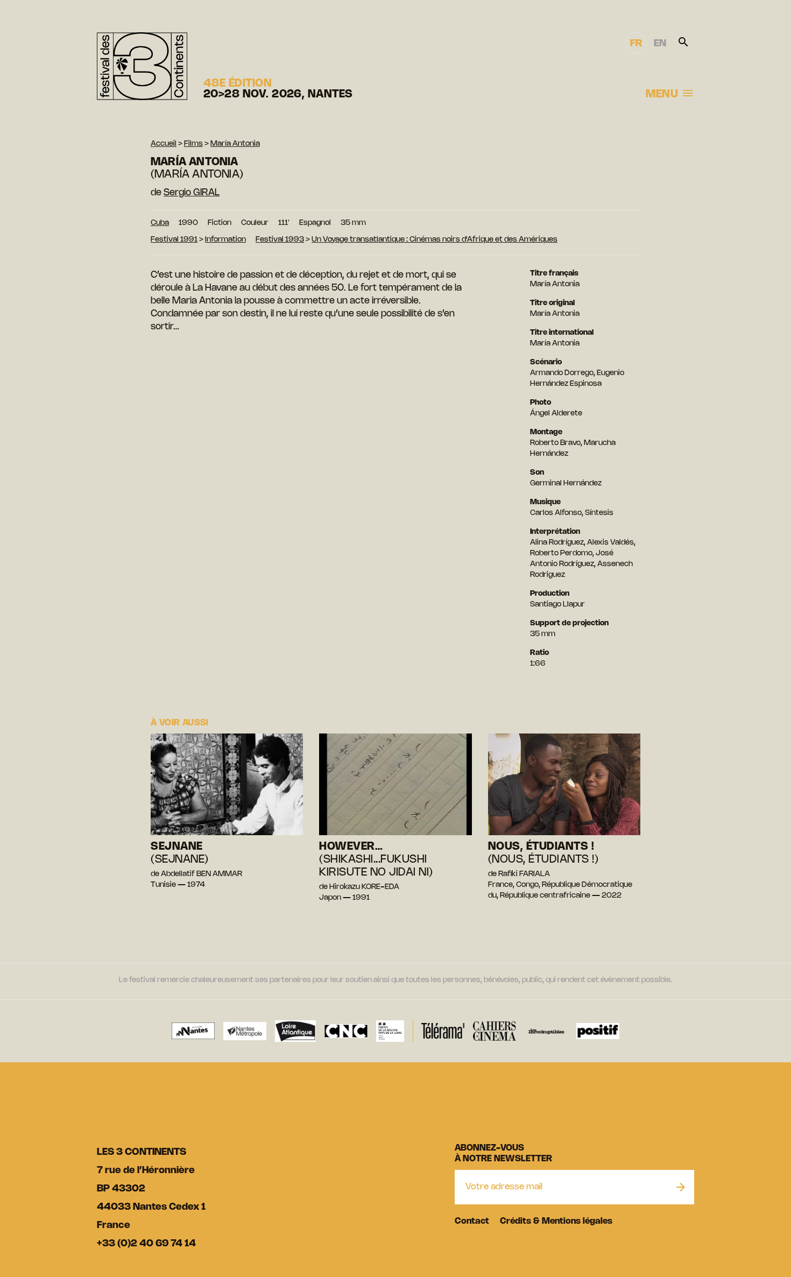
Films (193, 143)
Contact (472, 1221)
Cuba (160, 223)
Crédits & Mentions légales (556, 1221)
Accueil (163, 143)
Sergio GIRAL (192, 192)
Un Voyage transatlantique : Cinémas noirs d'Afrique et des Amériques (434, 239)
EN (660, 43)
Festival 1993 (280, 239)
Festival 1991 (174, 239)
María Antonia (235, 143)
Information (225, 239)
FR (636, 43)
